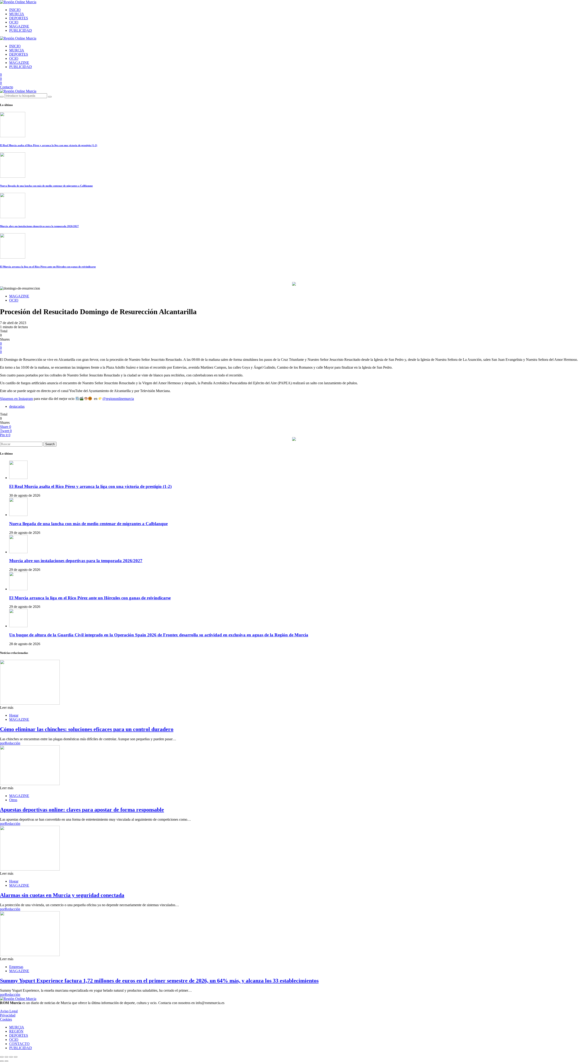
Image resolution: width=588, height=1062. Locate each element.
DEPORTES (18, 18)
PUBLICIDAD (20, 30)
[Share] (6, 1057)
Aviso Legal (9, 1011)
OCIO (13, 22)
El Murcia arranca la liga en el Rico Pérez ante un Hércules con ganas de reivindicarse (48, 266)
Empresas (16, 967)
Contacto (6, 87)
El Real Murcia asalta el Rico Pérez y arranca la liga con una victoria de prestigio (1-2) (48, 145)
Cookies (6, 1019)
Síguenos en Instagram (16, 399)
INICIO (15, 10)
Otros (13, 800)
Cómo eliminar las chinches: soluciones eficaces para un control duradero (86, 729)
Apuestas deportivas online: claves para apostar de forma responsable (82, 810)
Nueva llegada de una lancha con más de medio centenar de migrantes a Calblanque (46, 185)
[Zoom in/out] (15, 1057)
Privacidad (7, 1015)
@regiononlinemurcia (118, 399)
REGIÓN (16, 1031)
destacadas (17, 406)
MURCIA (16, 14)
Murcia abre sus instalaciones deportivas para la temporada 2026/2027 (39, 226)
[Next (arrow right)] (6, 1061)
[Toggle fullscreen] (11, 1057)
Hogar (13, 715)
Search (50, 444)
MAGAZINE (19, 26)
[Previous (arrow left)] (2, 1061)
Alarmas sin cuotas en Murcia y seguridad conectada (62, 895)
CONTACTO (19, 1044)
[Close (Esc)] (2, 1057)
